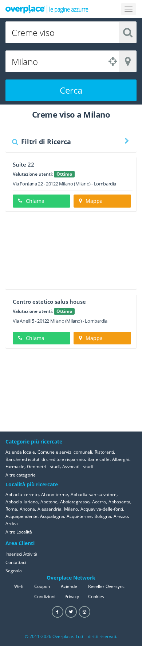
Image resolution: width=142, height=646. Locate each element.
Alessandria (50, 509)
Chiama (35, 200)
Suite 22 (23, 164)
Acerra (99, 502)
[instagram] (84, 612)
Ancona (27, 509)
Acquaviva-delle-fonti (101, 509)
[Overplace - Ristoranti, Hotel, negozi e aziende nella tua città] (46, 9)
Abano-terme (54, 494)
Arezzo (121, 516)
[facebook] (57, 612)
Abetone (49, 502)
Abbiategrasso (75, 502)
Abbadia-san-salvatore (94, 494)
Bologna (102, 516)
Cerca (71, 90)
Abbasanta (119, 502)
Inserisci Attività (21, 554)
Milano (71, 509)
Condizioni (44, 596)
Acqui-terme (79, 516)
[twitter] (71, 612)
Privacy (71, 596)
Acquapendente (21, 516)
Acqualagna (52, 516)
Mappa (94, 200)
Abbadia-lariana (21, 502)
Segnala (13, 571)
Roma (11, 509)
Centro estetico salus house (49, 301)
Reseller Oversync (106, 586)
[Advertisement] (71, 253)
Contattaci (15, 562)
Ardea (11, 523)
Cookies (96, 596)
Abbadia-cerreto (22, 494)
